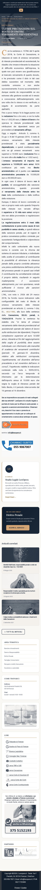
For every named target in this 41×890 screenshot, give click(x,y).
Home (3, 16)
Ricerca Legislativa (16, 751)
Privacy (17, 888)
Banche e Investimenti (11, 648)
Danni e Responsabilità (11, 652)
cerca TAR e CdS (15, 766)
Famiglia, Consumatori (11, 660)
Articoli (9, 16)
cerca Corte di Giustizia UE (19, 775)
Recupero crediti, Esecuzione (13, 664)
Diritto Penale (18, 16)
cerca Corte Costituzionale (19, 785)
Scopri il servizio (18, 528)
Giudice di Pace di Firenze (18, 747)
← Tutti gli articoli (13, 632)
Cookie (23, 888)
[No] (38, 7)
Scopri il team (10, 497)
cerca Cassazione (15, 770)
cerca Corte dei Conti (18, 780)
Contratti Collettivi (16, 761)
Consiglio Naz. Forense (17, 756)
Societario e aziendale (11, 668)
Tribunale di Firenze (16, 742)
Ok (21, 10)
